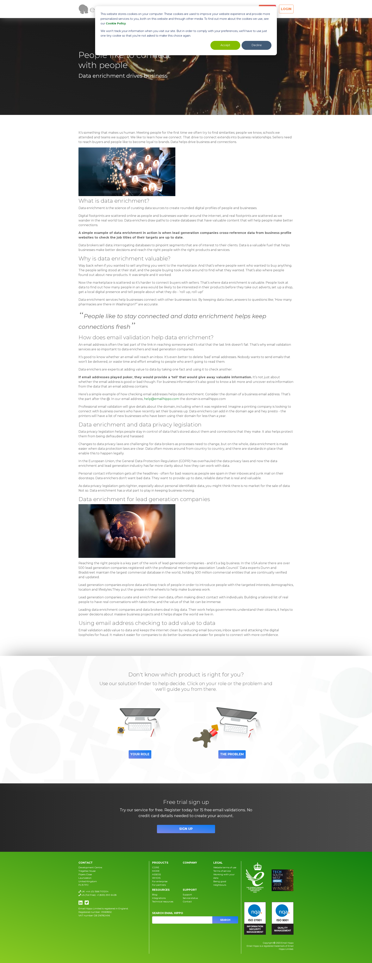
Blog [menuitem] (154, 894)
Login (286, 9)
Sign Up (186, 829)
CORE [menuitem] (155, 867)
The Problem (232, 754)
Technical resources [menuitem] (162, 901)
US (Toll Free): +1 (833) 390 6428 (99, 894)
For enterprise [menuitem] (159, 881)
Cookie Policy (116, 23)
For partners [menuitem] (159, 884)
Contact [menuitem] (187, 901)
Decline (256, 45)
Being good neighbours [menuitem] (219, 883)
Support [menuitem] (190, 889)
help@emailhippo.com (161, 399)
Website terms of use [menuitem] (224, 867)
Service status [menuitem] (190, 898)
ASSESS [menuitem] (156, 874)
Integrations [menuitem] (159, 898)
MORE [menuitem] (156, 870)
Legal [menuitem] (218, 862)
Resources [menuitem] (161, 889)
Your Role (139, 754)
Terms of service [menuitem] (222, 870)
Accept (225, 45)
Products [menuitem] (160, 862)
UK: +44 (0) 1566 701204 (94, 891)
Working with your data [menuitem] (224, 876)
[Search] (225, 920)
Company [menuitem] (190, 862)
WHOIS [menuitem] (156, 877)
